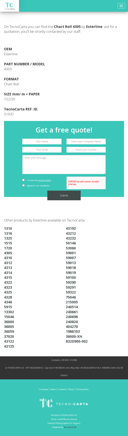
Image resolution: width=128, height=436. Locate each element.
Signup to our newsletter (38, 185)
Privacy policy (82, 389)
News (53, 389)
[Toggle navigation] (121, 6)
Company (43, 389)
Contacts (62, 389)
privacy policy (44, 180)
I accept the (38, 180)
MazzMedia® (70, 427)
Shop (70, 389)
